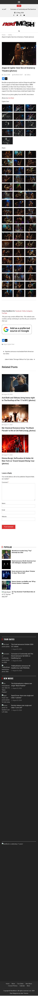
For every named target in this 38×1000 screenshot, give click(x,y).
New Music (29, 983)
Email (3, 510)
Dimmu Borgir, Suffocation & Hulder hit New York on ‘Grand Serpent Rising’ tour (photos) (18, 461)
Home (7, 983)
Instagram (29, 311)
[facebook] (13, 15)
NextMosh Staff (18, 74)
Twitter (24, 311)
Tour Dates (20, 983)
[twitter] (17, 15)
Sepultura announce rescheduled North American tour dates (18, 352)
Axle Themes (24, 993)
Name (3, 503)
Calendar (22, 985)
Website (4, 516)
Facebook (18, 311)
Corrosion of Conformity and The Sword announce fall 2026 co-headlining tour (22, 656)
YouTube (4, 313)
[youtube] (24, 15)
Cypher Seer (11, 344)
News (13, 983)
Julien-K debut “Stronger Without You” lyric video (19, 359)
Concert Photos (12, 985)
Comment (5, 482)
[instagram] (20, 15)
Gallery (28, 74)
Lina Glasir (11, 98)
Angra (5, 344)
